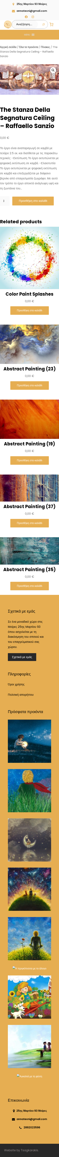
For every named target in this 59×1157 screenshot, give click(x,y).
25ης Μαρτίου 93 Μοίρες (32, 4)
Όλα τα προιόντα (28, 47)
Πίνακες (45, 47)
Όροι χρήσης (16, 684)
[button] (27, 34)
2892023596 (32, 1127)
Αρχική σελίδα (8, 47)
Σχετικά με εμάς (22, 657)
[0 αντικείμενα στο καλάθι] (51, 24)
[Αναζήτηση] (43, 24)
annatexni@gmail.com (32, 11)
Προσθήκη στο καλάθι (33, 201)
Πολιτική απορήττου (21, 695)
